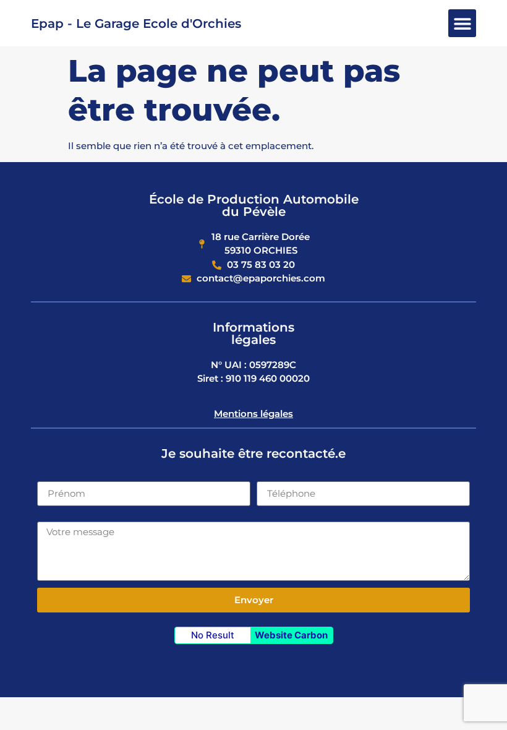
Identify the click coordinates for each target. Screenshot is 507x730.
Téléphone (281, 476)
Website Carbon (291, 635)
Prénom (56, 476)
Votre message (72, 517)
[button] (462, 23)
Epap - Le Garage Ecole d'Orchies (136, 23)
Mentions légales (253, 413)
